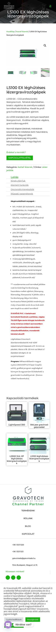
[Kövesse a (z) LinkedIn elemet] (19, 577)
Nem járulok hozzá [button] (14, 625)
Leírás (14, 178)
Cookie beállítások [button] (14, 619)
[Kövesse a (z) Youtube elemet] (13, 577)
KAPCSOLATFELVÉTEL (19, 157)
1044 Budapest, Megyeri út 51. (25, 565)
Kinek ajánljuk (18, 180)
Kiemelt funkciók (20, 185)
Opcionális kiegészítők (22, 189)
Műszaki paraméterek (22, 193)
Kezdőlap (10, 31)
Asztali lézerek (22, 31)
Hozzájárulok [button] (32, 619)
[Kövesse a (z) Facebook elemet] (8, 577)
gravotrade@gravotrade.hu (23, 558)
